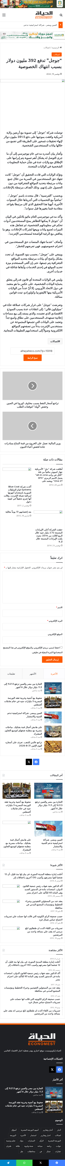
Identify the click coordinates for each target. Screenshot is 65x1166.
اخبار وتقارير (45, 1135)
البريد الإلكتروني (54, 620)
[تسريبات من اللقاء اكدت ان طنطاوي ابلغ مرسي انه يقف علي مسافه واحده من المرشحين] (11, 932)
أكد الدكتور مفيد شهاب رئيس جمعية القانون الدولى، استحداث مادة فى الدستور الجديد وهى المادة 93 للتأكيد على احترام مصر (42, 889)
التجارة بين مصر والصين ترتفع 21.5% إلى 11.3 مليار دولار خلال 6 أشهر (48, 805)
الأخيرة (54, 673)
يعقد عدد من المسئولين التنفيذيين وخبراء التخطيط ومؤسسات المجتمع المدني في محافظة (43, 904)
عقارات (58, 1151)
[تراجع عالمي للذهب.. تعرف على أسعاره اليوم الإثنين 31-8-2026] (53, 747)
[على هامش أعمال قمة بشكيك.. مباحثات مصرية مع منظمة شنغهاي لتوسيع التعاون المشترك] (53, 731)
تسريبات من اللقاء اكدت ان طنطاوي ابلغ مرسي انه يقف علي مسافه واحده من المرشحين (43, 931)
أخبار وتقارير (48, 1130)
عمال (48, 1151)
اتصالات (47, 47)
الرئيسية (56, 47)
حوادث (58, 1146)
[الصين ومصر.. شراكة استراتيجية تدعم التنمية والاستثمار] (53, 717)
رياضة (49, 1146)
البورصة (13, 1135)
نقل (21, 1151)
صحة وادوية (28, 1146)
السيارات (31, 1140)
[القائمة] (4, 16)
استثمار (33, 1135)
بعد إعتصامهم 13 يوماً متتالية (18, 511)
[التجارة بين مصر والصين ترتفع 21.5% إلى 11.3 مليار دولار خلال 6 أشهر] (53, 688)
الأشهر (33, 673)
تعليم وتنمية (10, 1140)
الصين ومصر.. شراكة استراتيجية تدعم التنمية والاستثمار (33, 25)
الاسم (59, 607)
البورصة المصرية (54, 1140)
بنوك (21, 1140)
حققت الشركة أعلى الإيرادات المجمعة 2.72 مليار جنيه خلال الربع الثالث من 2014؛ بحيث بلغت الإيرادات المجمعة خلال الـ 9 (48, 535)
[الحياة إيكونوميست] (44, 14)
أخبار (59, 1130)
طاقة (18, 1146)
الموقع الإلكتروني (55, 634)
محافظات (31, 1151)
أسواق (14, 1130)
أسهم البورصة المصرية (29, 1130)
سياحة (40, 1146)
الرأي (41, 1140)
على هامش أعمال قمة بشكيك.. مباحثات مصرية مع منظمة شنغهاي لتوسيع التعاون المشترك (23, 730)
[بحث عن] (61, 16)
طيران (8, 1146)
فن (41, 1151)
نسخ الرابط (32, 357)
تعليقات (11, 673)
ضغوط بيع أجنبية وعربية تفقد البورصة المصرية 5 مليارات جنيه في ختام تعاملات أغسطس (23, 701)
